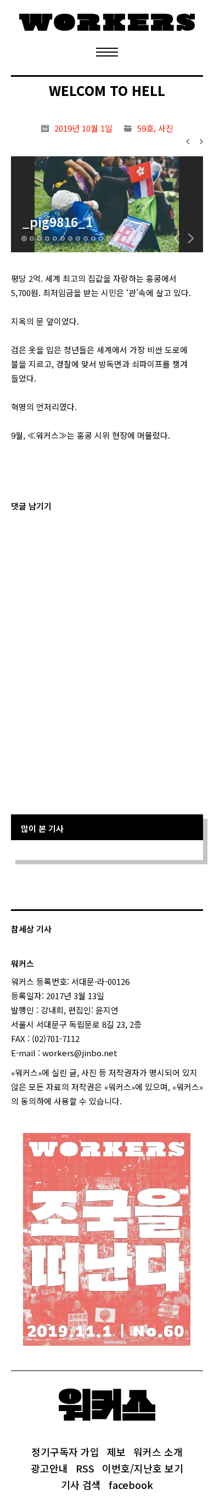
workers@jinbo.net (79, 1052)
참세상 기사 (31, 928)
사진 (165, 128)
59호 (145, 128)
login (132, 1101)
